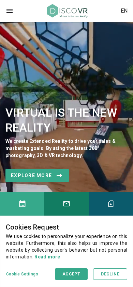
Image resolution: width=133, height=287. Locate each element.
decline (110, 274)
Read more (47, 256)
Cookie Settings (22, 274)
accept (71, 274)
